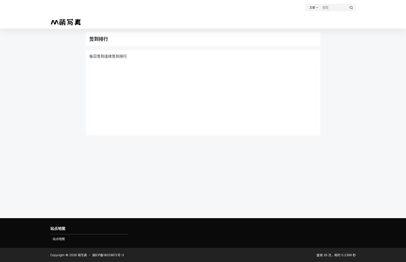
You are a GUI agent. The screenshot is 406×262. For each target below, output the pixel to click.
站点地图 (59, 239)
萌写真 (82, 255)
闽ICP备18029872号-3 (108, 255)
